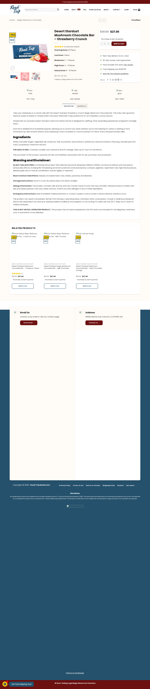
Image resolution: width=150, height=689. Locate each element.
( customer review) (71, 47)
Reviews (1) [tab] (82, 106)
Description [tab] (69, 106)
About (106, 10)
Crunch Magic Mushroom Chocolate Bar (95, 113)
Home (66, 10)
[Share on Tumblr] (121, 80)
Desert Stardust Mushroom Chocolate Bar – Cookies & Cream (25, 267)
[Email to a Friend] (113, 80)
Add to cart (119, 44)
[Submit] (58, 10)
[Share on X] (110, 80)
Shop (74, 10)
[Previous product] (104, 20)
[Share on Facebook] (107, 80)
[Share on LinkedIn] (118, 80)
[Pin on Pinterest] (116, 80)
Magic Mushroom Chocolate (29, 20)
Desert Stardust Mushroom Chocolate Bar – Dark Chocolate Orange (89, 268)
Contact (116, 10)
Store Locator (95, 10)
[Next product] (100, 20)
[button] (126, 10)
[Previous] (13, 50)
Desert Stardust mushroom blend (49, 121)
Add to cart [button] (23, 286)
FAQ (84, 10)
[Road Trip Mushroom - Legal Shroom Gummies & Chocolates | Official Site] (15, 10)
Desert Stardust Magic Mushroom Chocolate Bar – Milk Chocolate (57, 267)
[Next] (47, 50)
